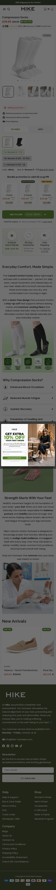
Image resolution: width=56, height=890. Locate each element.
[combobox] (14, 454)
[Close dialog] (54, 425)
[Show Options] (25, 454)
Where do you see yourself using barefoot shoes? (12, 451)
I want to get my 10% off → (14, 458)
